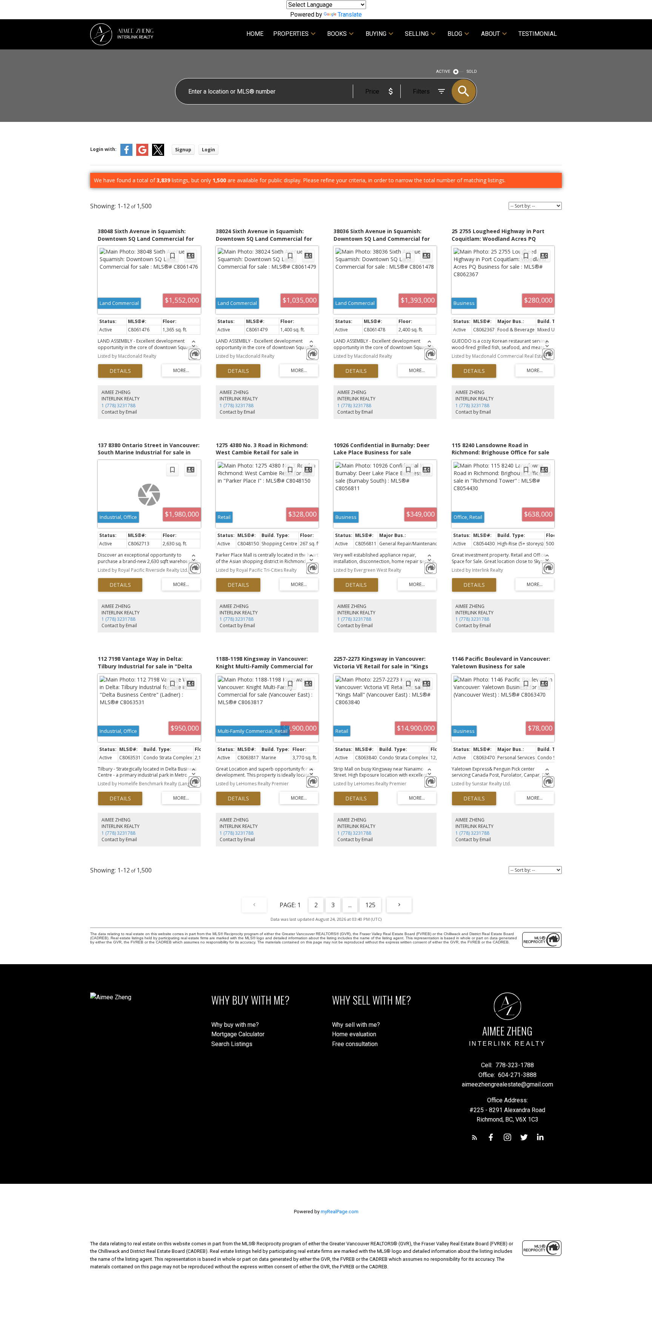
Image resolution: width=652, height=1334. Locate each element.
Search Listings (231, 1044)
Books (337, 33)
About (490, 33)
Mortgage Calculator (237, 1034)
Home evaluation (354, 1034)
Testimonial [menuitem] (537, 33)
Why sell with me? (356, 1024)
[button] (474, 1137)
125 (370, 905)
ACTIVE (443, 71)
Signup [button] (183, 149)
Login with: (103, 149)
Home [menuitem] (254, 33)
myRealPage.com (339, 1211)
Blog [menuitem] (454, 33)
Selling (417, 33)
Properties (291, 33)
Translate (350, 14)
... (350, 905)
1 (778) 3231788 (118, 405)
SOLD (472, 71)
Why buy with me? (235, 1024)
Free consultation (355, 1044)
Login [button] (208, 149)
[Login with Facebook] (126, 154)
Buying (376, 33)
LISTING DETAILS (120, 371)
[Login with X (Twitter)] (158, 154)
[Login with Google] (142, 154)
